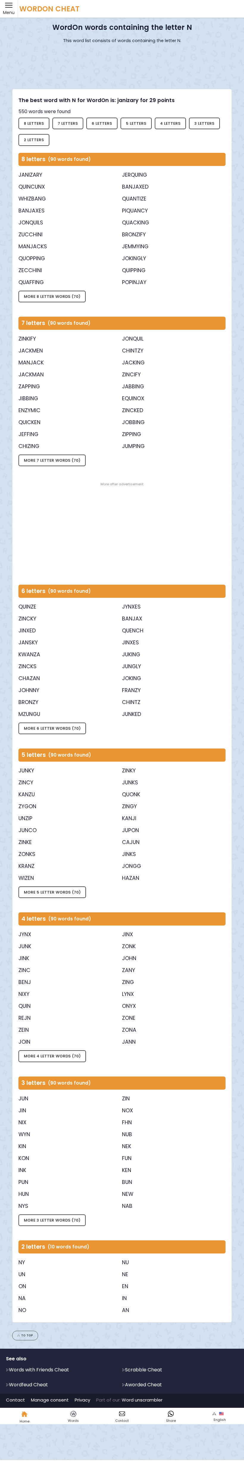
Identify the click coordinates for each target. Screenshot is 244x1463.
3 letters (204, 123)
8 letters (34, 123)
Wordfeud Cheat (28, 1384)
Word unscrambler (142, 1400)
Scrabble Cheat (143, 1369)
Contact (15, 1400)
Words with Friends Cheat (39, 1369)
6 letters (102, 123)
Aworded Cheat (143, 1384)
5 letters (136, 123)
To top (27, 1335)
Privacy (82, 1400)
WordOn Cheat (49, 9)
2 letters (34, 139)
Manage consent (50, 1400)
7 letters (68, 123)
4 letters (170, 123)
